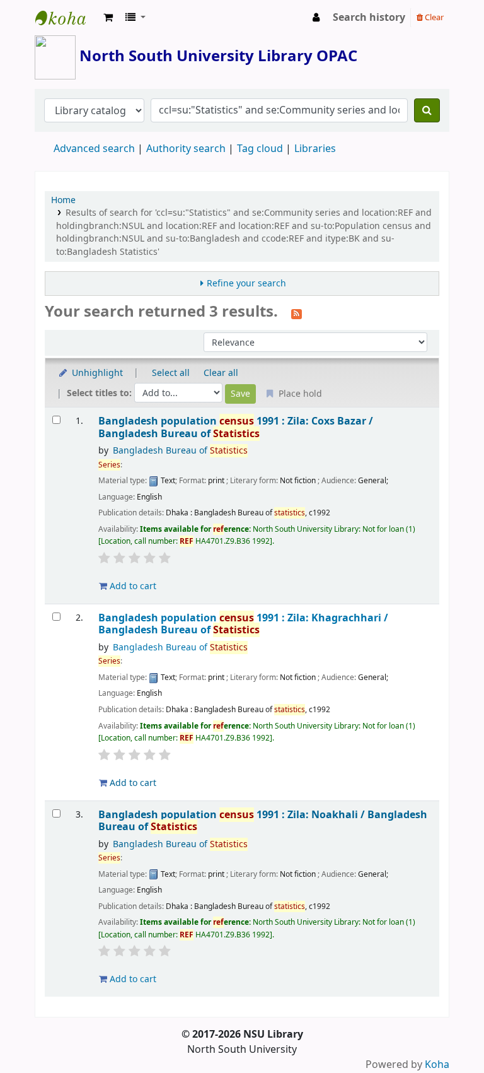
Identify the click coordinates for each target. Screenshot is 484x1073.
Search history (369, 17)
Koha (437, 1064)
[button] (108, 17)
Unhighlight (96, 373)
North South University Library (66, 17)
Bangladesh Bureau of (180, 450)
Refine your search (246, 283)
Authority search (186, 148)
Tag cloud (260, 148)
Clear (433, 17)
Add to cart (131, 586)
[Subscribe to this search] (296, 313)
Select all (171, 373)
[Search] (427, 110)
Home (63, 200)
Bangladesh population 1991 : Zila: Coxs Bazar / (235, 427)
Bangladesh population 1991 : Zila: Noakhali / (262, 821)
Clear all (221, 373)
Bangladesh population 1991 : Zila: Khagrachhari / (243, 624)
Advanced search (94, 148)
